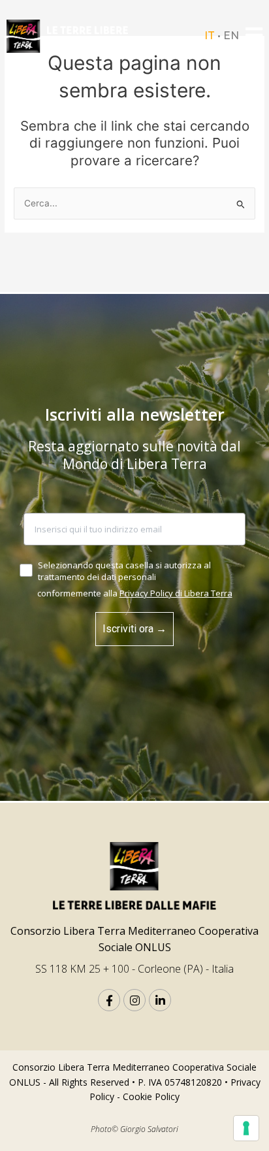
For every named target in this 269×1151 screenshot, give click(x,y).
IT (209, 35)
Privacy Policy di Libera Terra (175, 593)
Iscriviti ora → (134, 629)
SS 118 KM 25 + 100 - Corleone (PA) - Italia (134, 969)
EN (231, 35)
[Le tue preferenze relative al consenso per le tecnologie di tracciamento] (246, 1128)
